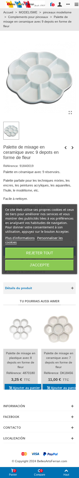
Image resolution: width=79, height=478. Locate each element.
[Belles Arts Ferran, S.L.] (25, 4)
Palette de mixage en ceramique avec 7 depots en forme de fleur (58, 360)
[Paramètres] (68, 4)
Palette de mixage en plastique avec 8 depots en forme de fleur (20, 360)
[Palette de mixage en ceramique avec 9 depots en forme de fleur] (70, 112)
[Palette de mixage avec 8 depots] (65, 147)
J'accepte (39, 265)
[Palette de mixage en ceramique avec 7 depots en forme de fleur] (58, 329)
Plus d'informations (20, 238)
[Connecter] (60, 4)
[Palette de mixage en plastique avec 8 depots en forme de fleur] (20, 329)
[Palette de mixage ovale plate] (72, 147)
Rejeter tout (39, 253)
